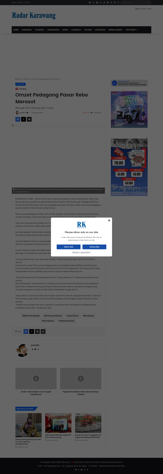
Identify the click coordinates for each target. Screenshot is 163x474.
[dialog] (81, 237)
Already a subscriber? (81, 252)
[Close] (109, 220)
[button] (69, 247)
